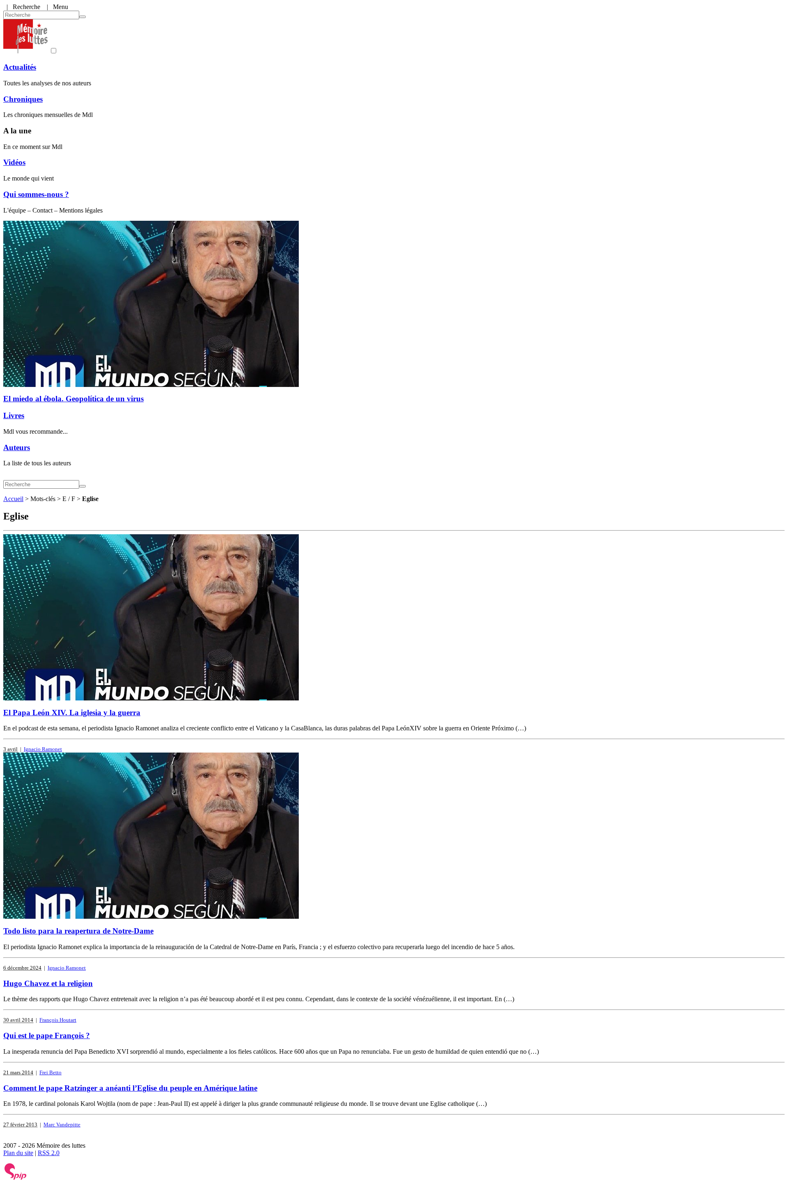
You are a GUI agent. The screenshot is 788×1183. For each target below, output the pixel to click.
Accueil (13, 498)
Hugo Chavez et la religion (48, 983)
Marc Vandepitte (62, 1124)
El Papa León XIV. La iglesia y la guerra (71, 712)
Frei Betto (50, 1072)
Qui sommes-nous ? (36, 194)
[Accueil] (25, 51)
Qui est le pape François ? (46, 1035)
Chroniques (23, 99)
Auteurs (16, 447)
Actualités (19, 67)
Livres (13, 415)
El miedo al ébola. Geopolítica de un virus (73, 398)
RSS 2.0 (49, 1152)
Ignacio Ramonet (43, 749)
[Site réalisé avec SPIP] (15, 1178)
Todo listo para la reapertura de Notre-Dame (78, 931)
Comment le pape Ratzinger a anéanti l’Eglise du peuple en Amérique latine (130, 1088)
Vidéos (14, 162)
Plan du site (18, 1152)
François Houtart (57, 1020)
